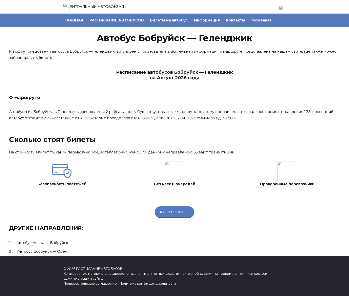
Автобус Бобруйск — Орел (42, 251)
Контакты (235, 20)
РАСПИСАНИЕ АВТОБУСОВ (116, 20)
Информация (207, 20)
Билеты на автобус (169, 20)
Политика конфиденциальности (147, 283)
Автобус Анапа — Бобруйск (42, 243)
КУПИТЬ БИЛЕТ (174, 212)
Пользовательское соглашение (90, 283)
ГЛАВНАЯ (73, 20)
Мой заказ (261, 20)
